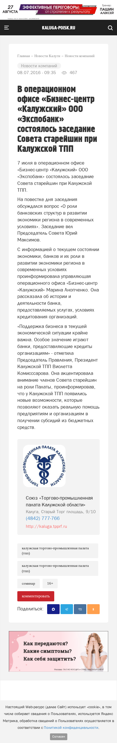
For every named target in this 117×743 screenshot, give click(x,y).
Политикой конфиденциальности (71, 727)
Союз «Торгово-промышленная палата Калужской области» (59, 501)
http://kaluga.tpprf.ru (46, 526)
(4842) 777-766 (43, 518)
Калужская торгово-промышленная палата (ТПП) (55, 550)
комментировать (36, 596)
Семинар (28, 583)
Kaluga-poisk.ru (58, 28)
